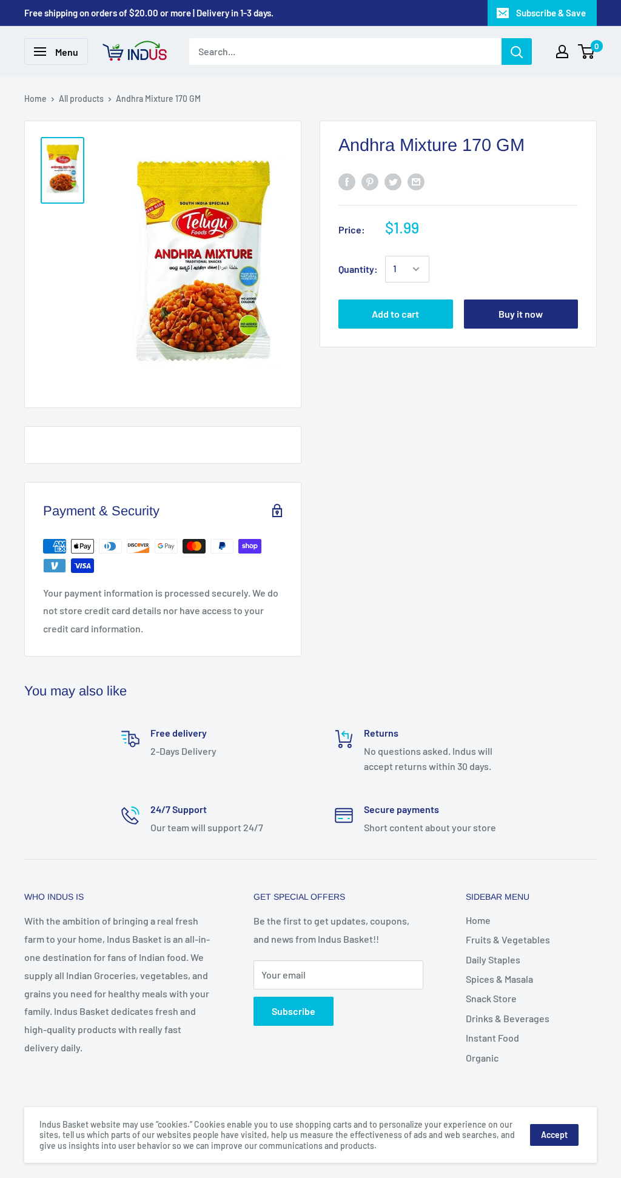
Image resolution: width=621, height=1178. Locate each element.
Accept (554, 1134)
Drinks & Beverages (507, 1018)
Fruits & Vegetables (508, 939)
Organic (482, 1057)
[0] (586, 51)
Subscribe (293, 1011)
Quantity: (358, 269)
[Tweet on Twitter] (392, 181)
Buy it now (520, 314)
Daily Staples (493, 959)
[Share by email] (416, 181)
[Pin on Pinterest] (369, 181)
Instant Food (492, 1037)
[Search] (517, 51)
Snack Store (491, 998)
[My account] (562, 51)
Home (35, 98)
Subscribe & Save (551, 12)
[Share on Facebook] (346, 181)
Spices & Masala (499, 979)
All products (81, 98)
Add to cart (395, 314)
